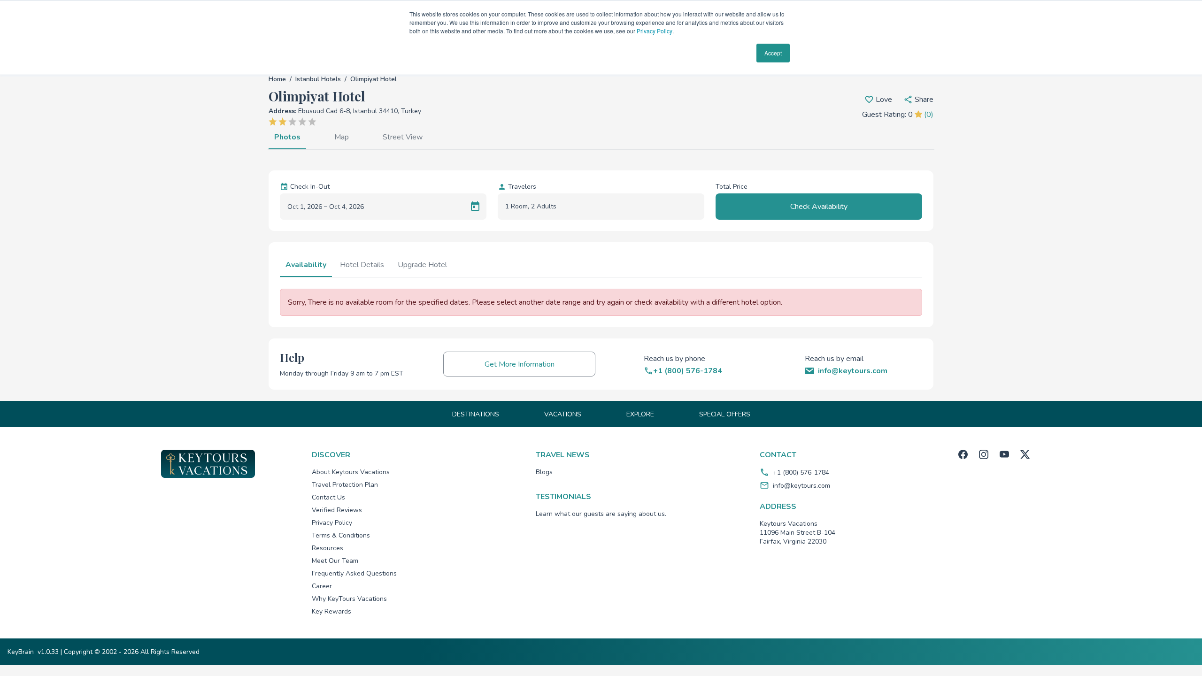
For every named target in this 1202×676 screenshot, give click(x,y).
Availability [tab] (305, 265)
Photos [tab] (287, 137)
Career (322, 586)
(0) (928, 114)
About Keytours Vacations (351, 472)
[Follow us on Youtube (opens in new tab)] (1004, 454)
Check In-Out (310, 186)
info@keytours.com (801, 485)
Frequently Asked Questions (354, 573)
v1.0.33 (48, 651)
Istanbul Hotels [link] (318, 79)
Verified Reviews (337, 510)
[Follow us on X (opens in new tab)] (1025, 454)
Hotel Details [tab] (362, 265)
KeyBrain (21, 651)
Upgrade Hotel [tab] (422, 265)
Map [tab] (341, 137)
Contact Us (328, 497)
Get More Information (520, 364)
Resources (327, 548)
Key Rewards (331, 611)
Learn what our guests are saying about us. (601, 513)
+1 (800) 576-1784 (801, 472)
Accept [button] (773, 53)
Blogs (544, 472)
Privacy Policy (654, 31)
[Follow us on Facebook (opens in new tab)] (963, 454)
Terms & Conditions (341, 535)
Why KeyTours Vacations (349, 598)
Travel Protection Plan (345, 484)
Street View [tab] (403, 137)
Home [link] (277, 79)
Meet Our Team (335, 560)
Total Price (731, 186)
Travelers (522, 186)
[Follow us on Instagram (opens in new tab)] (983, 454)
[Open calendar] (475, 206)
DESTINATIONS (475, 414)
